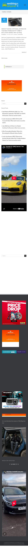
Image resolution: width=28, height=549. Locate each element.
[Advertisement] (14, 236)
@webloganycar (8, 66)
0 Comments (20, 34)
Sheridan (4, 34)
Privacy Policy (21, 543)
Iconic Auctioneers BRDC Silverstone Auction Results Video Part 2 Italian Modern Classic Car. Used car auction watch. (13, 138)
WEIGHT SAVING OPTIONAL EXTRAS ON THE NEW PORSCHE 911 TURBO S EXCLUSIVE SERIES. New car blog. (13, 30)
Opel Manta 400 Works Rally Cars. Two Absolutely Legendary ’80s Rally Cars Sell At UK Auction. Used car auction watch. (13, 113)
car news (15, 34)
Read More (24, 52)
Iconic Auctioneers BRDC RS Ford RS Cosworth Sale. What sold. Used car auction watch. (13, 120)
